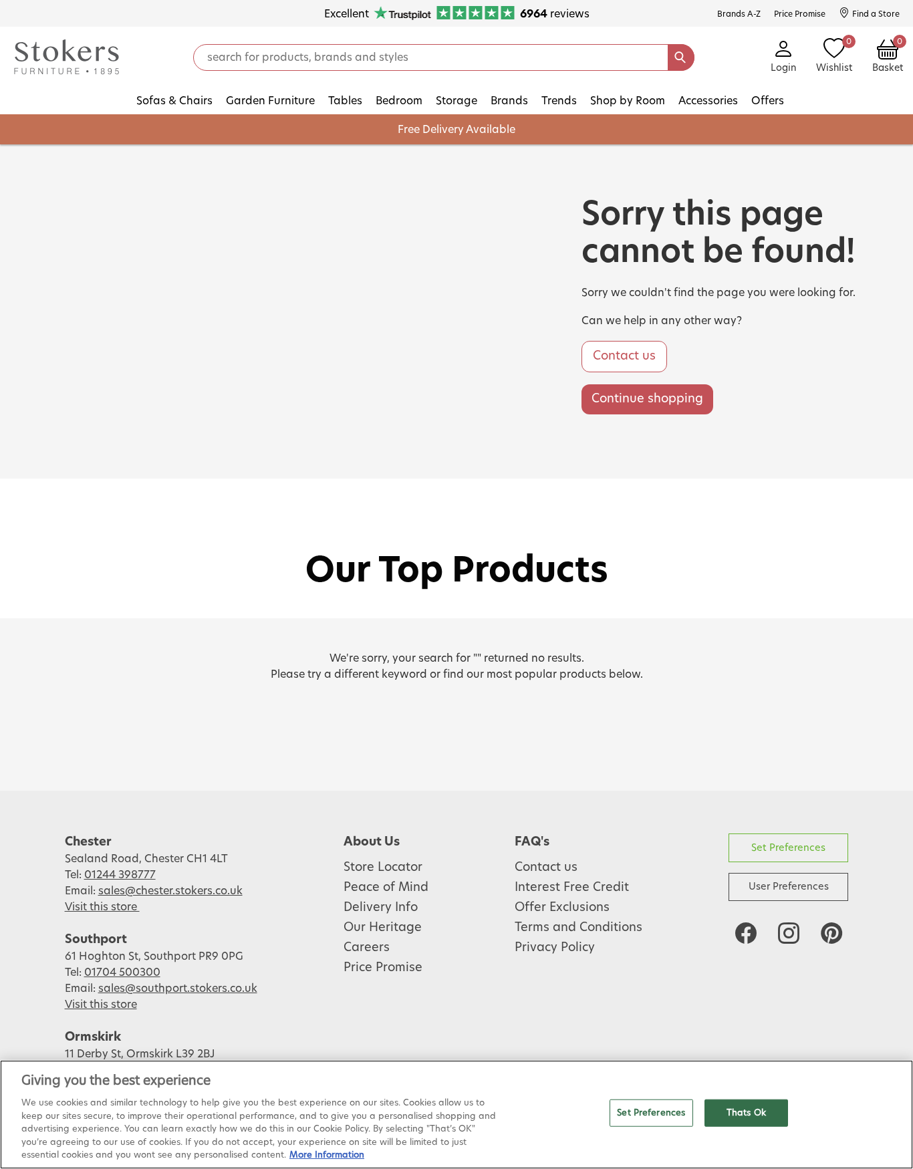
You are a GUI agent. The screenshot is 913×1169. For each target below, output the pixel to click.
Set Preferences (788, 848)
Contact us (624, 356)
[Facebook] (746, 933)
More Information (326, 1155)
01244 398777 (120, 875)
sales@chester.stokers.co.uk (170, 891)
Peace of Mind (386, 888)
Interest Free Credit (572, 888)
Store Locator (383, 868)
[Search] (681, 57)
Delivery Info (381, 908)
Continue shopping (647, 399)
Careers (367, 948)
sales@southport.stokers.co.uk (177, 988)
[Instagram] (788, 933)
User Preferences (789, 887)
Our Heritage (383, 928)
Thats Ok (746, 1112)
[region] (456, 1114)
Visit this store (102, 907)
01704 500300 (122, 972)
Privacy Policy (555, 948)
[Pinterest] (831, 933)
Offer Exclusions (562, 908)
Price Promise (383, 968)
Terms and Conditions (578, 928)
